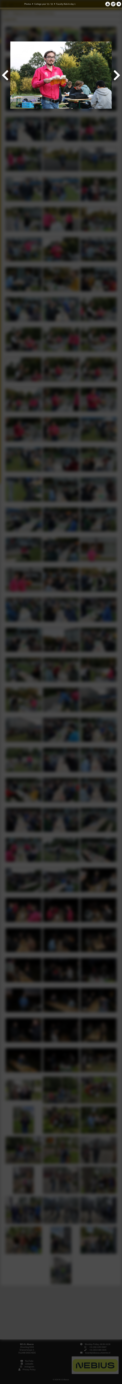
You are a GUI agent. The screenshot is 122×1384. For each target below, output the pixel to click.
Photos (27, 4)
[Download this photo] (107, 4)
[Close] (118, 4)
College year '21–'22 (43, 4)
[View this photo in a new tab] (113, 4)
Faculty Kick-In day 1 (65, 4)
